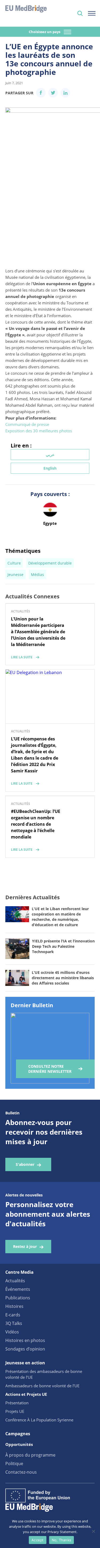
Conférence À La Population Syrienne (39, 1419)
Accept (37, 1540)
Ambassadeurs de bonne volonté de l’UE (42, 1385)
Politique (14, 1463)
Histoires (14, 1306)
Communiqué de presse (27, 424)
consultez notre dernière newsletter (49, 1069)
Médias (37, 574)
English (50, 468)
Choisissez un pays (45, 31)
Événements (17, 1289)
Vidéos (12, 1332)
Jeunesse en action (25, 1363)
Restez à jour (25, 1246)
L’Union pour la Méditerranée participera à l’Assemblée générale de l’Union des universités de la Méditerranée (38, 631)
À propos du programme (30, 1455)
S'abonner (25, 1164)
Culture (14, 563)
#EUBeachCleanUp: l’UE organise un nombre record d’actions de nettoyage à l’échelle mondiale (35, 824)
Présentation (17, 1402)
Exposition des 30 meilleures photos (38, 430)
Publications (17, 1298)
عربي (50, 454)
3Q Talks (13, 1323)
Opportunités (19, 1444)
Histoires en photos (25, 1340)
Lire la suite (22, 657)
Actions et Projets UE (26, 1394)
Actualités (15, 1281)
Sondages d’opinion (25, 1349)
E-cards (12, 1315)
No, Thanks (61, 1540)
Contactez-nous (21, 1472)
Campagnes (17, 1434)
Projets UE (14, 1411)
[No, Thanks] (93, 1531)
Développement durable (50, 563)
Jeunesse (15, 574)
